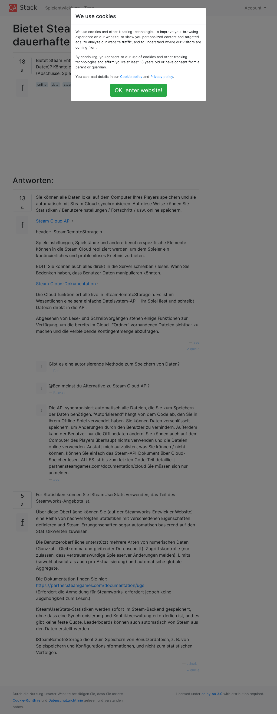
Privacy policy (161, 77)
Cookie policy (131, 77)
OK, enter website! (138, 90)
